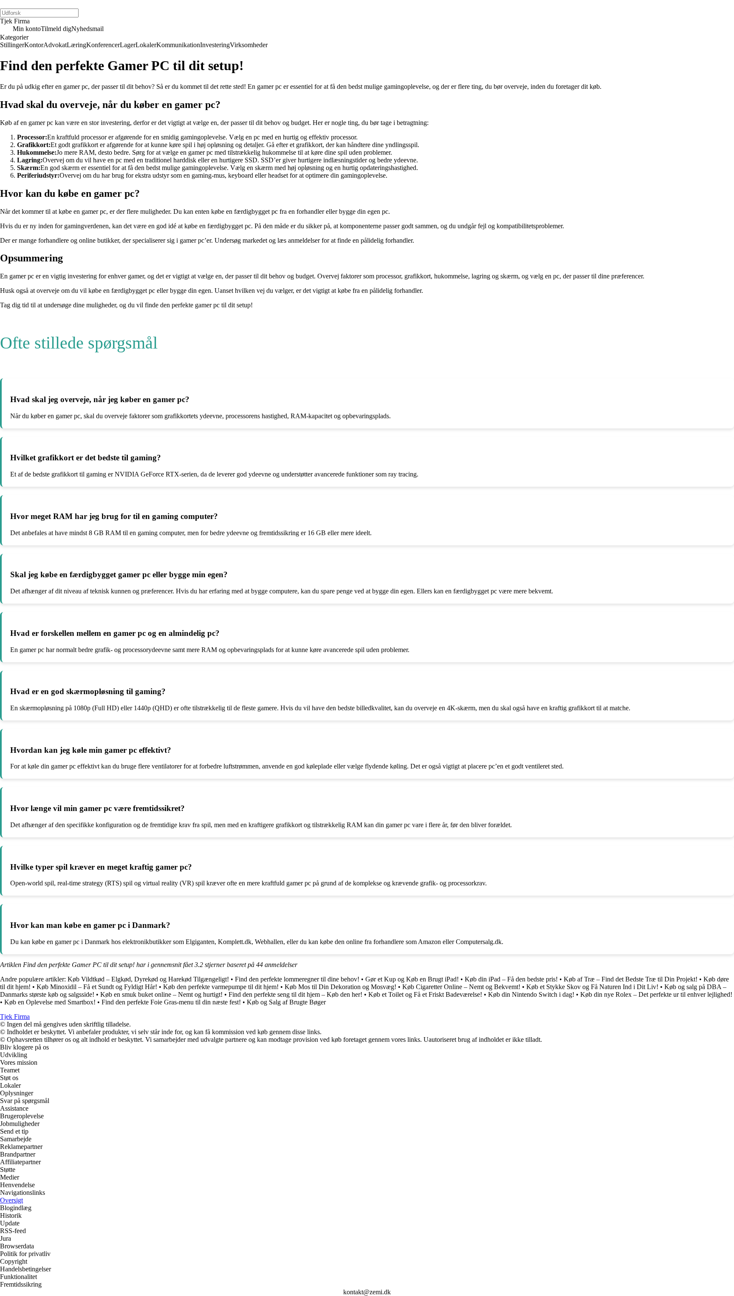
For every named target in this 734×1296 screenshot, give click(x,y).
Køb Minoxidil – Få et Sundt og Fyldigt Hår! (97, 986)
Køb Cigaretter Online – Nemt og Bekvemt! (461, 986)
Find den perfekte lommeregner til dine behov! (297, 979)
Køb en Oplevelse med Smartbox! (50, 1002)
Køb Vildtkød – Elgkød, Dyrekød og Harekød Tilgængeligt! (148, 979)
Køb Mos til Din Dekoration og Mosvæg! (340, 986)
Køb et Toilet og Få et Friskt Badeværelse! (425, 994)
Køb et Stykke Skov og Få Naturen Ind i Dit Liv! (592, 986)
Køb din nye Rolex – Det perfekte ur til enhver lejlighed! (656, 994)
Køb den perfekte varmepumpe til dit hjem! (221, 986)
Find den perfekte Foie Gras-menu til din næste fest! (171, 1002)
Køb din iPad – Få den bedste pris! (511, 979)
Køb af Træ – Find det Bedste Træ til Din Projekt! (630, 979)
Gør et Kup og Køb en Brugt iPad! (412, 979)
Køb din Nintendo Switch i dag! (531, 994)
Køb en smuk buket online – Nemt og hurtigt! (161, 994)
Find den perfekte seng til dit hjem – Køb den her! (295, 994)
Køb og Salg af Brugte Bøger (286, 1002)
